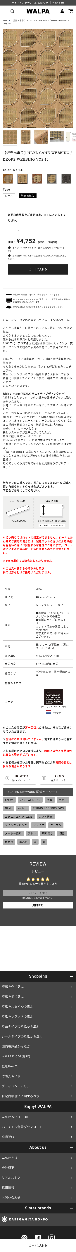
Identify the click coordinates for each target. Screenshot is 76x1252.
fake (50, 800)
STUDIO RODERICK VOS (48, 808)
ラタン (32, 833)
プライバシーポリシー (17, 1086)
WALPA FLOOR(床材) (16, 1056)
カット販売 (46, 816)
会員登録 (8, 1137)
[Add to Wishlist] (38, 281)
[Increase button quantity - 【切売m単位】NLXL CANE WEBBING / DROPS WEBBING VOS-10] (25, 230)
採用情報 (8, 1188)
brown (9, 800)
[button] (12, 11)
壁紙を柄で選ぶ (13, 997)
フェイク (38, 825)
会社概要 (8, 1168)
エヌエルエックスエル (19, 816)
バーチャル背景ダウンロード (22, 1127)
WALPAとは (10, 1158)
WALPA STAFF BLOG (15, 1117)
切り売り (47, 833)
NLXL (8, 808)
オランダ (57, 712)
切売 (62, 833)
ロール (9, 196)
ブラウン (55, 825)
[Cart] (70, 11)
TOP (5, 20)
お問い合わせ (11, 1198)
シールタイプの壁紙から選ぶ (22, 1036)
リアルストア (11, 1178)
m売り (63, 800)
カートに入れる (38, 269)
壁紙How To (10, 1066)
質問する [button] (38, 905)
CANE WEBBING (30, 800)
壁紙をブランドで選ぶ (17, 1017)
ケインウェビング (16, 825)
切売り (9, 842)
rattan (22, 808)
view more (58, 2)
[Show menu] (5, 11)
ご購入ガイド (11, 1076)
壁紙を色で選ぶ (13, 987)
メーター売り (13, 833)
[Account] (62, 11)
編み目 (23, 842)
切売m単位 (27, 196)
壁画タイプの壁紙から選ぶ (20, 1026)
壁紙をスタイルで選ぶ (17, 1007)
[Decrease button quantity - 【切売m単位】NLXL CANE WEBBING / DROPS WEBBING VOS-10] (12, 230)
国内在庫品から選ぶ (16, 1046)
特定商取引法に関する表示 (20, 1096)
